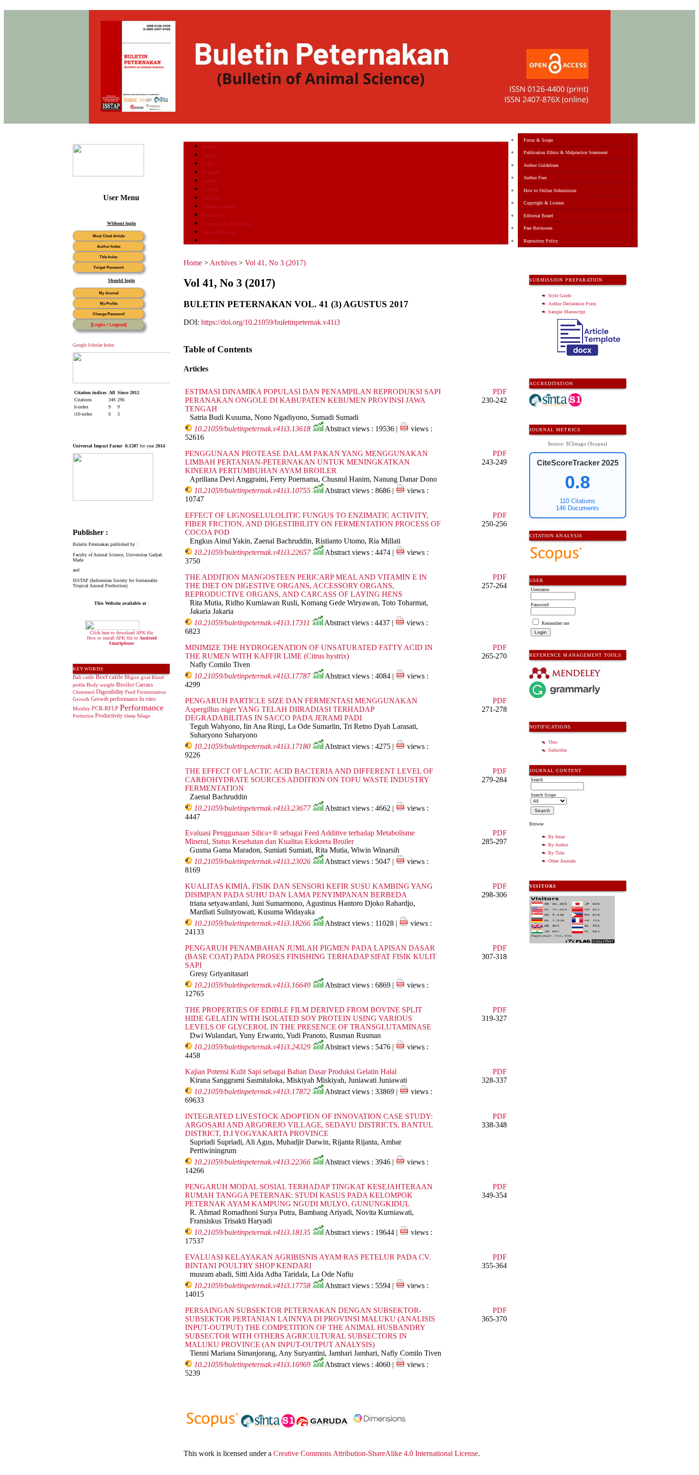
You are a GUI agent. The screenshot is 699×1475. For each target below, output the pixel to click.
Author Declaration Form (572, 303)
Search (209, 181)
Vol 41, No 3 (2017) (275, 263)
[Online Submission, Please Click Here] (108, 174)
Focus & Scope (538, 140)
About (209, 155)
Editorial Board (538, 215)
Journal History (219, 232)
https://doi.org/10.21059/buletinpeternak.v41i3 (270, 322)
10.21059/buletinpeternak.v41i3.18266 (252, 923)
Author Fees (535, 177)
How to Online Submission (550, 190)
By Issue (556, 836)
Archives (212, 198)
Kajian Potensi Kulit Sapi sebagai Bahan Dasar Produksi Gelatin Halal (291, 1071)
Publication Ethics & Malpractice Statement (566, 152)
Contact (211, 240)
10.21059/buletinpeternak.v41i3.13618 (252, 429)
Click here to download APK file (121, 632)
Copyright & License (544, 202)
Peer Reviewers (538, 228)
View (553, 742)
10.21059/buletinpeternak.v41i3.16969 (252, 1364)
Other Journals (562, 861)
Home (209, 146)
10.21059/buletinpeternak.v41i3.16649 (252, 985)
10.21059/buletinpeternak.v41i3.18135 (252, 1232)
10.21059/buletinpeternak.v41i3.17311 (252, 623)
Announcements (219, 206)
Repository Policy (541, 240)
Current (211, 189)
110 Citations (577, 501)
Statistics (213, 215)
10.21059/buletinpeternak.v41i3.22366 (252, 1162)
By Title (556, 852)
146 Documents (577, 508)
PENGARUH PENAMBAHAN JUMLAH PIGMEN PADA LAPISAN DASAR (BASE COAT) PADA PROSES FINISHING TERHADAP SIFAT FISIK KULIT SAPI (311, 956)
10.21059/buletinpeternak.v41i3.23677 (252, 808)
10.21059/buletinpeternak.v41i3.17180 (252, 746)
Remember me (555, 623)
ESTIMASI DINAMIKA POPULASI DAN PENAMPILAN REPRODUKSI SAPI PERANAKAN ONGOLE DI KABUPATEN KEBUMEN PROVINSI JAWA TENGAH (313, 400)
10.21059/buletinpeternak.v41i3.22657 (252, 552)
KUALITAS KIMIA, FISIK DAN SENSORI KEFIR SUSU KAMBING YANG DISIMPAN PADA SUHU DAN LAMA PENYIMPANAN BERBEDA (309, 890)
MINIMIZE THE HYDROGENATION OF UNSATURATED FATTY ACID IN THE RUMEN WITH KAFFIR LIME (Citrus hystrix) (309, 651)
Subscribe (557, 750)
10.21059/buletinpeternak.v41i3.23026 (252, 861)
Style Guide (559, 295)
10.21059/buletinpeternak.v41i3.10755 (252, 490)
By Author (558, 844)
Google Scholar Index (93, 345)
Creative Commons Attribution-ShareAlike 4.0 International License (375, 1453)
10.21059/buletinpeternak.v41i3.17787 (252, 676)
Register (211, 172)
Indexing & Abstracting (227, 223)
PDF (500, 392)
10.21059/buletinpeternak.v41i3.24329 (252, 1047)
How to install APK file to (122, 640)
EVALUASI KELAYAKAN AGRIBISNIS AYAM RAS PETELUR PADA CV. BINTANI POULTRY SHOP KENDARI (308, 1261)
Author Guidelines (541, 165)
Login (209, 163)
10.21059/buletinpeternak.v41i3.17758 (252, 1285)
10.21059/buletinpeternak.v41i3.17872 (252, 1091)
